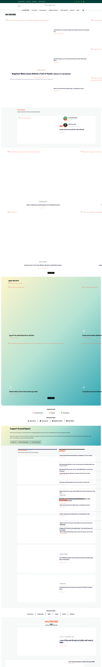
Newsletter (34, 1)
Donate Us (29, 1)
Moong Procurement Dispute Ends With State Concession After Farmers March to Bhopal (47, 436)
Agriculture (33, 376)
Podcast (72, 10)
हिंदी (73, 545)
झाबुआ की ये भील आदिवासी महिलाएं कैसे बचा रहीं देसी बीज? (21, 290)
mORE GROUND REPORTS (22, 405)
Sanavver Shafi (43, 477)
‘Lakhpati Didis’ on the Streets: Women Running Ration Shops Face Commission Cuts (62, 25)
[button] (29, 10)
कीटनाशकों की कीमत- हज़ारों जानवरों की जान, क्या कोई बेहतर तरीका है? (74, 631)
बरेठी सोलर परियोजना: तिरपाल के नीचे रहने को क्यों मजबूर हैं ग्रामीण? (23, 346)
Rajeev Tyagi (24, 61)
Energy (56, 523)
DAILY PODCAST (21, 77)
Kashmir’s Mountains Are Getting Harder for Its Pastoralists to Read (43, 160)
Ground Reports (66, 367)
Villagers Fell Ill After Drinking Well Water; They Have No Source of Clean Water (47, 453)
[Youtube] (83, 1)
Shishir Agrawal (14, 292)
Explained (53, 367)
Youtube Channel (21, 1)
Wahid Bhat (56, 46)
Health (64, 523)
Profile (62, 545)
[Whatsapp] (74, 1)
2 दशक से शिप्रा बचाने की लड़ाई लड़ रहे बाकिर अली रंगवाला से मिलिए (74, 572)
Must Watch (71, 376)
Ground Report (44, 441)
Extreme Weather (43, 156)
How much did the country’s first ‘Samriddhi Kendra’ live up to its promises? (47, 419)
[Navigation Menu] (19, 6)
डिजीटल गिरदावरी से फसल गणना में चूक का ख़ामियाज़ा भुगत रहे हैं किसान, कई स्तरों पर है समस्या (74, 622)
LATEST (62, 405)
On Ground (34, 10)
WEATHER (63, 467)
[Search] (83, 10)
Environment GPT (42, 1)
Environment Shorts (38, 367)
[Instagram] (79, 1)
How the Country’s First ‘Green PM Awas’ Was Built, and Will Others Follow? (43, 220)
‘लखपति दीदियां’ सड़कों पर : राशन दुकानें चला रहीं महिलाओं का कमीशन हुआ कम (64, 612)
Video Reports (64, 10)
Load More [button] (51, 227)
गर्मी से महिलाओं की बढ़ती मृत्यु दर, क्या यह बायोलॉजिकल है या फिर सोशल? (74, 602)
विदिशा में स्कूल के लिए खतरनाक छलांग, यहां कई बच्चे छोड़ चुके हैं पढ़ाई (74, 612)
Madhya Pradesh (43, 216)
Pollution (72, 523)
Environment (45, 376)
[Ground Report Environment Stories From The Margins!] (51, 6)
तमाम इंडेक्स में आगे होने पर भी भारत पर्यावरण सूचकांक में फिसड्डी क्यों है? (63, 642)
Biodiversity (41, 523)
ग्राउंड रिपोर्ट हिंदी (51, 530)
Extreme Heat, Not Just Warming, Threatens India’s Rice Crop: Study (65, 435)
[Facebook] (81, 1)
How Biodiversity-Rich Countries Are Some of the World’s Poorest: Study (46, 490)
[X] (77, 1)
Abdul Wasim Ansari (58, 29)
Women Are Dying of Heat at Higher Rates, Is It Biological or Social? (65, 473)
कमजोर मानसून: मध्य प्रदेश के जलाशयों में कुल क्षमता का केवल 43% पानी (74, 641)
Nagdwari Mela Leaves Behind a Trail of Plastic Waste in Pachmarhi (27, 57)
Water (49, 523)
